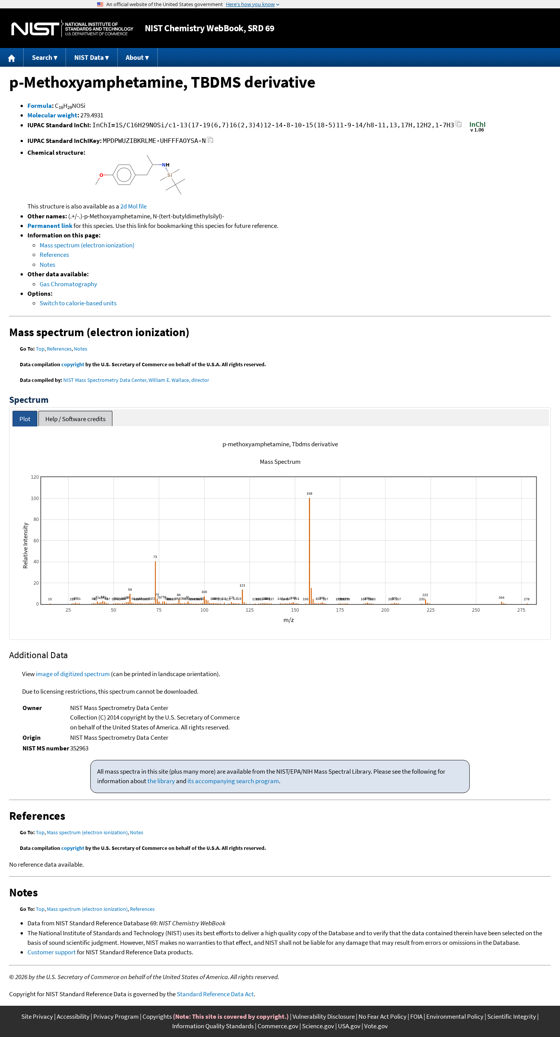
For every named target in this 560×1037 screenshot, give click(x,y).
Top (40, 348)
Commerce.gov (278, 1026)
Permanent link (49, 225)
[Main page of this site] (12, 57)
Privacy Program (116, 1016)
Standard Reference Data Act (215, 994)
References (54, 254)
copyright (72, 364)
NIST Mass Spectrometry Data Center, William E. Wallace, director (136, 380)
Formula (39, 105)
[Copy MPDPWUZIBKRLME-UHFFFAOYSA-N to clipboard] (210, 142)
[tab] (25, 418)
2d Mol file (133, 206)
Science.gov (318, 1026)
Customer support (51, 952)
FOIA (416, 1016)
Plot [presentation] (24, 419)
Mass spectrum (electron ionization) (87, 245)
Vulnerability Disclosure (324, 1016)
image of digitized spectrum (73, 674)
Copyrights (157, 1016)
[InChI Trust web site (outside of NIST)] (477, 131)
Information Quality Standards (213, 1026)
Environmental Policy (454, 1016)
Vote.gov (376, 1026)
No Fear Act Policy (382, 1016)
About (135, 57)
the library (161, 781)
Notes (47, 264)
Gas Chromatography (68, 284)
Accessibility (73, 1016)
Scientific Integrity (511, 1016)
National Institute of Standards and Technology (72, 28)
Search (42, 57)
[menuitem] (12, 57)
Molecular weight (52, 115)
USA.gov (349, 1026)
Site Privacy (37, 1016)
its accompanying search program (233, 781)
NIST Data (89, 57)
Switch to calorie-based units (78, 303)
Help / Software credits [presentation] (75, 419)
